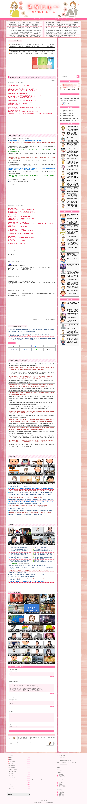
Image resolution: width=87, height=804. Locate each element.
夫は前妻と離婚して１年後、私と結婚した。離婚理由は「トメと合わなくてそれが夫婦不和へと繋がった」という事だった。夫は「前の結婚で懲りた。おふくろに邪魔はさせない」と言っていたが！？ (31, 436)
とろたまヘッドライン (62, 786)
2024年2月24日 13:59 (13, 671)
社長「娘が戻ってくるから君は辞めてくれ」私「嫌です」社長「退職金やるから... (62, 32)
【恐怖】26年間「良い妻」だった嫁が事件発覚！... (19, 547)
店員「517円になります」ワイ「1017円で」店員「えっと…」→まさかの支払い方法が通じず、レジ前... (30, 506)
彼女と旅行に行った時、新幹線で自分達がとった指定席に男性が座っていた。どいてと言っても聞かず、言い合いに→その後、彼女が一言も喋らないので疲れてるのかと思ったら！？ (31, 428)
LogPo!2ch (60, 782)
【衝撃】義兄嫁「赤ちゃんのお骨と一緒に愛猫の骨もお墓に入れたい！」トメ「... (62, 35)
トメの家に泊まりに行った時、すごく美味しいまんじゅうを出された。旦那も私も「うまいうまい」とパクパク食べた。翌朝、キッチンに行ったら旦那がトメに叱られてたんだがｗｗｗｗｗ (31, 372)
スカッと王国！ (61, 775)
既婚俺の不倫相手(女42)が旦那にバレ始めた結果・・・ (21, 138)
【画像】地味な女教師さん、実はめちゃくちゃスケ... (19, 557)
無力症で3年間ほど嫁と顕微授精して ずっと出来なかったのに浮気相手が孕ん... (24, 25)
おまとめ (60, 784)
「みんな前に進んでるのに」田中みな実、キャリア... (19, 558)
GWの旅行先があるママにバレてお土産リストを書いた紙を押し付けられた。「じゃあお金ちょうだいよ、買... (31, 501)
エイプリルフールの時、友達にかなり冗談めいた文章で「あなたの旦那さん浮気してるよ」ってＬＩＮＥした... (31, 490)
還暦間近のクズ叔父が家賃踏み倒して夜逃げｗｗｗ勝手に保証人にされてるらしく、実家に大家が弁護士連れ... (31, 567)
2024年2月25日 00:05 (13, 699)
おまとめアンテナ (62, 785)
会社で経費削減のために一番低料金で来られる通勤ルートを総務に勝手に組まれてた (26, 503)
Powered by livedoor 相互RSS (14, 55)
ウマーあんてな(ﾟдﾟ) (62, 793)
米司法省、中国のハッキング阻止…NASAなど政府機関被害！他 (22, 576)
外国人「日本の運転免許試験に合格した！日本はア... (43, 554)
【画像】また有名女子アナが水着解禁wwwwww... (19, 553)
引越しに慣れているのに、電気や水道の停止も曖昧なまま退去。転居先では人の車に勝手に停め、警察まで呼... (31, 488)
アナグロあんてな (62, 792)
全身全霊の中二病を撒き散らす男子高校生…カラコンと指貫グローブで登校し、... (62, 25)
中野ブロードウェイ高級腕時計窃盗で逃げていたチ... (19, 549)
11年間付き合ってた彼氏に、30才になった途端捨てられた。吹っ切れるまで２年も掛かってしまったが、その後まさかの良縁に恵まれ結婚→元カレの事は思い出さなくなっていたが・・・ (31, 389)
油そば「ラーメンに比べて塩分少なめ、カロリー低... (43, 561)
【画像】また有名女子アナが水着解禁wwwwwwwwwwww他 (58, 36)
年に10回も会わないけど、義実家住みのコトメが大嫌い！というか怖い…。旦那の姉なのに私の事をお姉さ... (31, 510)
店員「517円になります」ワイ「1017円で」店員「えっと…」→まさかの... (23, 33)
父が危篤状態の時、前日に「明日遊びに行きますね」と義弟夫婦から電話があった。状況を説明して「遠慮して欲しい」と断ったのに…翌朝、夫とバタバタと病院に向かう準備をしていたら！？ (31, 385)
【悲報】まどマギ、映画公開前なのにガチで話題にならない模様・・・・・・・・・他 (26, 574)
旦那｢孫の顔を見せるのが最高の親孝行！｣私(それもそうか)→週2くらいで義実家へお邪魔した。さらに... (30, 505)
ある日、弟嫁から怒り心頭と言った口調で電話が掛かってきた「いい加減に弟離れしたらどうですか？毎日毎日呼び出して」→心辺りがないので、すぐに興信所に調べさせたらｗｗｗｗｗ (31, 424)
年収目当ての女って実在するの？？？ (40, 560)
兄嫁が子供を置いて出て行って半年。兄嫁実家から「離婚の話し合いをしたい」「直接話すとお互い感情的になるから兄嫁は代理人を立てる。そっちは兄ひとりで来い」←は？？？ (31, 412)
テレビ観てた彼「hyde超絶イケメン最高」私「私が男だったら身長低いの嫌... (24, 22)
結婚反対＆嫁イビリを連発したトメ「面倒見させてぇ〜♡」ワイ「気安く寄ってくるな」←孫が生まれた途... (32, 46)
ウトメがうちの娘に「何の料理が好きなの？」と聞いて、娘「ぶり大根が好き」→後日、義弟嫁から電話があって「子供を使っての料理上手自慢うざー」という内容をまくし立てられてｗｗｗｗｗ (31, 441)
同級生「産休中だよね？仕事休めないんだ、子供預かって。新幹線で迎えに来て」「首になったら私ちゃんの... (31, 499)
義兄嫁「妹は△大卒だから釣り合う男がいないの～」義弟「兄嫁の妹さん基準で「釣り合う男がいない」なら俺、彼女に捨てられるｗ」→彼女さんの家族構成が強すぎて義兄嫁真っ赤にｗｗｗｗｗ (31, 420)
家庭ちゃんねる (61, 796)
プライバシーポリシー (43, 800)
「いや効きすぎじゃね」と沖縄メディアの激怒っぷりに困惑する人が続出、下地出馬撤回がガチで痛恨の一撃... (31, 578)
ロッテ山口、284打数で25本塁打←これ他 (17, 572)
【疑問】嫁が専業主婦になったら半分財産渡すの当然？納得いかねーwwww (25, 140)
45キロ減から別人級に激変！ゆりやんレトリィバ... (43, 549)
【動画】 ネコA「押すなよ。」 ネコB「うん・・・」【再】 (21, 508)
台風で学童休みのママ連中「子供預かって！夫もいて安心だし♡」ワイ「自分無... (25, 28)
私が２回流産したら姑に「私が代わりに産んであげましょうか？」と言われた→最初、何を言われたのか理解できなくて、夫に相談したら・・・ (31, 416)
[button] (78, 76)
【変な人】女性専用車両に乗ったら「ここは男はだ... (43, 558)
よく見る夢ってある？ (13, 568)
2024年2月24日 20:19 (13, 682)
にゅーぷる (60, 787)
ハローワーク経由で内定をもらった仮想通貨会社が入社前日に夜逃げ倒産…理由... (25, 32)
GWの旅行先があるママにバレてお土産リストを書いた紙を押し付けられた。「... (62, 33)
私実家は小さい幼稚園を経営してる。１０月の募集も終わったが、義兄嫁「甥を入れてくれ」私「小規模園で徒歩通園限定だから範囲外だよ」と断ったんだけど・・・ (31, 403)
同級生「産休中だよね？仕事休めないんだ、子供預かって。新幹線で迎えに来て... (25, 27)
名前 (10, 724)
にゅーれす (60, 790)
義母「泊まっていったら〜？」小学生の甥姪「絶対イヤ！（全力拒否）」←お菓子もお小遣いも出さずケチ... (32, 53)
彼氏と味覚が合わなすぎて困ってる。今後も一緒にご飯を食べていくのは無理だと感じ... (27, 565)
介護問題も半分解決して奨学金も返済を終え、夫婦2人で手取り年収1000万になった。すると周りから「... (30, 495)
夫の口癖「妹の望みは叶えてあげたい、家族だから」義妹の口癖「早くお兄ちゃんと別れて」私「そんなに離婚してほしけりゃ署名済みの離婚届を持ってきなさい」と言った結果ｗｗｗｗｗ (31, 368)
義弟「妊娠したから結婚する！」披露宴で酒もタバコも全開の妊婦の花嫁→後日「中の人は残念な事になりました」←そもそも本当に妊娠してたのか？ (31, 432)
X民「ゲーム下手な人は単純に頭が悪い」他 (18, 181)
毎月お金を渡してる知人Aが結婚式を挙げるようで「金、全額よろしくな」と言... (62, 28)
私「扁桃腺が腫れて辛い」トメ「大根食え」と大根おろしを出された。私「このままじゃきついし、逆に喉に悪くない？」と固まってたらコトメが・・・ (31, 381)
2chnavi (60, 781)
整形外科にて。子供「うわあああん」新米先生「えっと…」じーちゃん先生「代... (62, 22)
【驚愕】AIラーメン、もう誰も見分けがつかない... (43, 553)
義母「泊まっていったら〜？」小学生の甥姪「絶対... (19, 560)
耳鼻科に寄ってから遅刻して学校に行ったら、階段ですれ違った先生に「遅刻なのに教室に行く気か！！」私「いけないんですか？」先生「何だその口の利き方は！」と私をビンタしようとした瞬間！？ (31, 398)
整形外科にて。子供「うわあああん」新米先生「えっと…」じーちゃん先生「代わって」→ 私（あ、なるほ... (31, 492)
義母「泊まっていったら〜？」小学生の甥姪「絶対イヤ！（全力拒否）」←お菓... (62, 27)
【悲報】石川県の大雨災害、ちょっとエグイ (18, 579)
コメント (11, 711)
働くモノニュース (62, 776)
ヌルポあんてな (61, 794)
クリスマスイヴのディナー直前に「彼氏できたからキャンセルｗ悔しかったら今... (25, 30)
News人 (60, 783)
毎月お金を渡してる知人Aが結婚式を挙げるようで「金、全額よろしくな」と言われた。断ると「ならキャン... (31, 494)
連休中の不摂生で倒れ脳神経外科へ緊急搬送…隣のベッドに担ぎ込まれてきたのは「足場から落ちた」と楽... (32, 48)
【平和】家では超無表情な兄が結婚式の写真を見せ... (19, 561)
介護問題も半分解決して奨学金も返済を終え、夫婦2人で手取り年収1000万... (24, 24)
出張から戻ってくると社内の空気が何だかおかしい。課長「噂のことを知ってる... (25, 36)
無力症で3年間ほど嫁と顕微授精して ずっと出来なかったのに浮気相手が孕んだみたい (26, 497)
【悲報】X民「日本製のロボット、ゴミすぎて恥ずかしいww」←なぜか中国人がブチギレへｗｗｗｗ (29, 581)
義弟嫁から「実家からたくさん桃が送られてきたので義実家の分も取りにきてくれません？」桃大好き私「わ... (31, 512)
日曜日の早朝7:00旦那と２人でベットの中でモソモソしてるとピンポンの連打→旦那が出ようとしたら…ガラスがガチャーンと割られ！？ (31, 393)
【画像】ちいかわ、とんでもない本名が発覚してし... (19, 551)
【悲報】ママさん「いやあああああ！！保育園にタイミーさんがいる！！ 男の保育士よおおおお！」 (29, 570)
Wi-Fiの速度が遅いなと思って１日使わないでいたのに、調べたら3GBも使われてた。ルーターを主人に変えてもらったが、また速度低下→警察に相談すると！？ (31, 364)
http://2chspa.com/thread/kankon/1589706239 (45, 319)
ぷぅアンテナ (61, 791)
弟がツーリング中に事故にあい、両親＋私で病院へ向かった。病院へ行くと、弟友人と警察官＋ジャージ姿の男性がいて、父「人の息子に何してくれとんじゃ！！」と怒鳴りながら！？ (31, 407)
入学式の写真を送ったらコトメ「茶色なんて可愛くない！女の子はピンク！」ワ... (62, 24)
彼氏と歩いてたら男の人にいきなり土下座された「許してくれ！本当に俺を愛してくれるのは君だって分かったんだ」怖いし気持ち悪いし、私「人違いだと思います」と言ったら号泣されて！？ (31, 377)
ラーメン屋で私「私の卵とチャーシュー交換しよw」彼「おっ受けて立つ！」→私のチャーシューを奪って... (32, 44)
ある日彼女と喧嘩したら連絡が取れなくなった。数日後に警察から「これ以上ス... (62, 30)
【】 (73, 100)
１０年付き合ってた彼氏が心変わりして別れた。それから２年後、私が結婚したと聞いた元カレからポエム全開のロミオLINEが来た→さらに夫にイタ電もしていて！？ (31, 445)
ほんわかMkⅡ (61, 774)
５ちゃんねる (61, 770)
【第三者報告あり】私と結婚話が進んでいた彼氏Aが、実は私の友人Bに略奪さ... (25, 35)
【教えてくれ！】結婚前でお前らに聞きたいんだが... (43, 557)
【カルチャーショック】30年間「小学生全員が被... (19, 550)
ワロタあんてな (61, 795)
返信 (52, 676)
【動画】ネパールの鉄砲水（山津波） (40, 547)
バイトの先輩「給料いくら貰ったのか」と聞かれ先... (43, 551)
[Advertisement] (20, 65)
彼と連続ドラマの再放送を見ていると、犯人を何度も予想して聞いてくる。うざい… (26, 514)
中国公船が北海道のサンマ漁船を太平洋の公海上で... (43, 550)
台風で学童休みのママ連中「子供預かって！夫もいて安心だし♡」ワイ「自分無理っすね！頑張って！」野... (32, 51)
